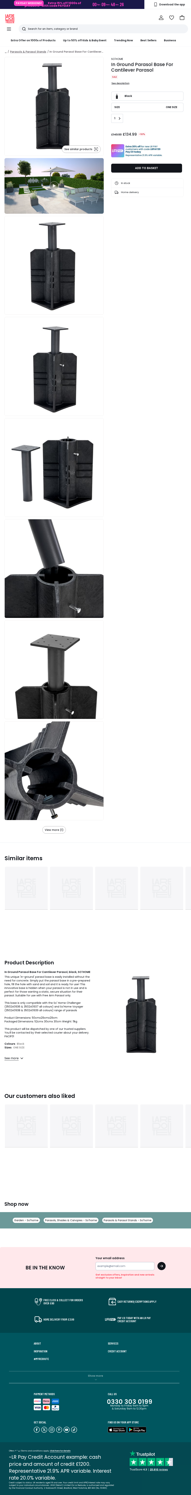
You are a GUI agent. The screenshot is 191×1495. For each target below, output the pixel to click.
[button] (182, 17)
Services (113, 1343)
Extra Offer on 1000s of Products (33, 40)
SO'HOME (117, 59)
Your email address (110, 1258)
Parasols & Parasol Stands (28, 52)
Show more (95, 1376)
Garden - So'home (26, 1220)
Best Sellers (148, 40)
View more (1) (54, 830)
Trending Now (123, 40)
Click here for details (60, 1450)
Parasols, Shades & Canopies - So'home (71, 1220)
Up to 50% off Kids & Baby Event (85, 40)
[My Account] (161, 17)
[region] (54, 186)
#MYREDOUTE (41, 1359)
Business (170, 40)
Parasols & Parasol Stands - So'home (127, 1220)
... (6, 52)
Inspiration (40, 1351)
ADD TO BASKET (146, 168)
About (37, 1343)
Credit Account (117, 1351)
